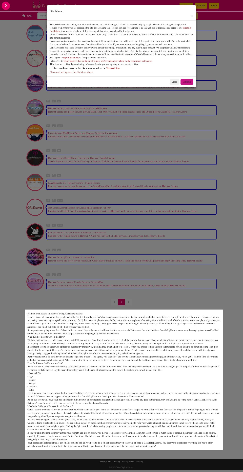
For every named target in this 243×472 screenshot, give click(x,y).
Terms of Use (112, 68)
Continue (187, 82)
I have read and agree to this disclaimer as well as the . (86, 68)
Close (174, 82)
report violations (71, 57)
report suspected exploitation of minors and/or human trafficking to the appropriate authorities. (108, 61)
